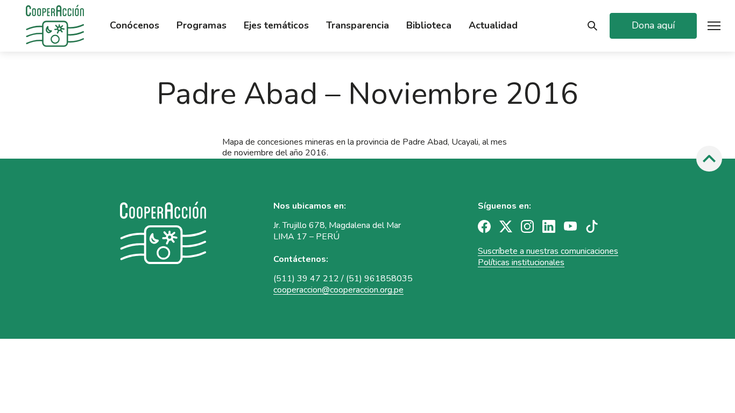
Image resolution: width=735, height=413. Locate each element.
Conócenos (134, 25)
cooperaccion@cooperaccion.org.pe (338, 290)
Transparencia (357, 25)
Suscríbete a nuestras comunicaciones (548, 251)
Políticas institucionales (521, 262)
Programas (201, 25)
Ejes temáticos (276, 25)
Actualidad (493, 25)
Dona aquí (653, 25)
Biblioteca (428, 25)
